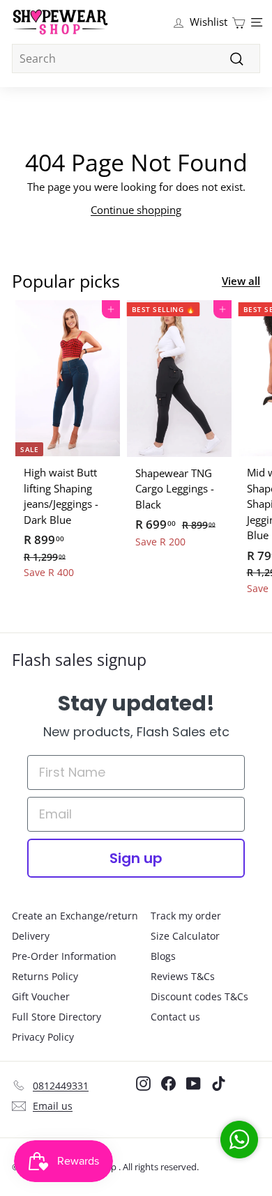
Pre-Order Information (64, 956)
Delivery (31, 935)
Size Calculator (185, 935)
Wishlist (208, 22)
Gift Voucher (41, 996)
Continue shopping (136, 210)
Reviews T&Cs (183, 976)
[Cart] (238, 22)
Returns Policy (45, 976)
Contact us (175, 1016)
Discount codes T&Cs (199, 996)
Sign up (136, 858)
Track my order (186, 915)
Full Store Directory (56, 1016)
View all (241, 281)
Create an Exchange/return (75, 915)
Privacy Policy (43, 1036)
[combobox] (136, 58)
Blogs (163, 956)
